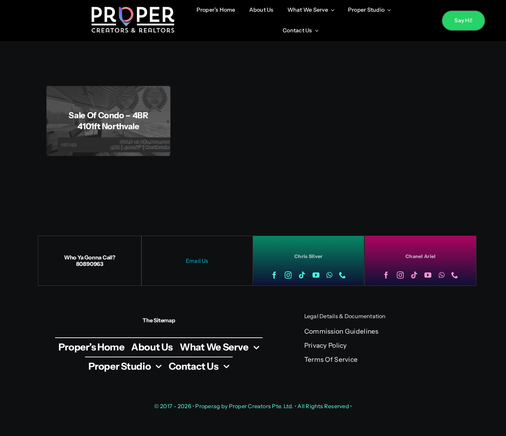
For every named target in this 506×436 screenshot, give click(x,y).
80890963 (89, 263)
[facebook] (274, 275)
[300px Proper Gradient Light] (133, 10)
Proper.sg (208, 406)
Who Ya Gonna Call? (89, 257)
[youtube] (316, 275)
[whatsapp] (329, 275)
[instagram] (288, 275)
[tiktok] (301, 275)
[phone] (342, 275)
